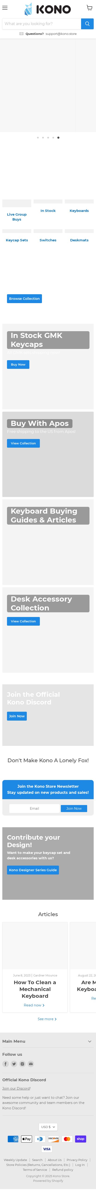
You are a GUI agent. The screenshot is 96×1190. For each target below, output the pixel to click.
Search (37, 1157)
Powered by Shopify (48, 1178)
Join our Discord (16, 1086)
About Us (55, 1157)
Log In (80, 1162)
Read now (33, 1003)
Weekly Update (15, 1157)
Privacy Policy (77, 1157)
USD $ (46, 1124)
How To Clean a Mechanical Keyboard (35, 986)
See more (46, 1016)
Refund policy (62, 1167)
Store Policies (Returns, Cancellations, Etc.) (38, 1162)
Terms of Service (35, 1167)
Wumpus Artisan (48, 182)
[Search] (87, 23)
